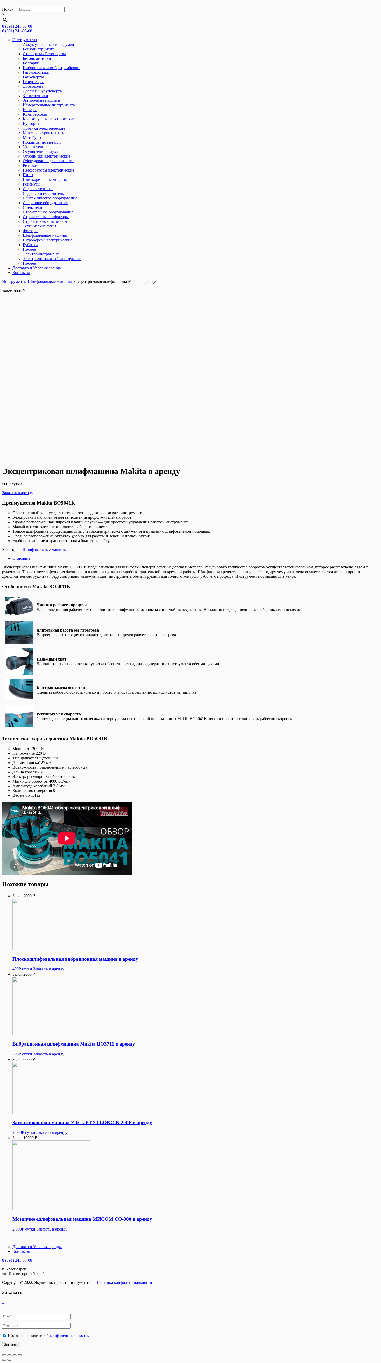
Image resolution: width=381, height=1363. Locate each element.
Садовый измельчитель (43, 193)
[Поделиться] (9, 1355)
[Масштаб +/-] (20, 1355)
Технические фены (39, 226)
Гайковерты (33, 77)
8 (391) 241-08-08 (17, 26)
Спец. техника (35, 207)
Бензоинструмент (38, 49)
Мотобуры (32, 137)
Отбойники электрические (46, 156)
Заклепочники (35, 95)
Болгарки (31, 63)
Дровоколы (33, 86)
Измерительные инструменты (49, 105)
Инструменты (24, 40)
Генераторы (33, 81)
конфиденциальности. (69, 1335)
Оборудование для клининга (48, 161)
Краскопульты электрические (49, 119)
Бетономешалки (37, 58)
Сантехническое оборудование (50, 198)
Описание (21, 558)
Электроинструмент (41, 254)
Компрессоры (35, 114)
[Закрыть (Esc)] (4, 1355)
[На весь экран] (14, 1355)
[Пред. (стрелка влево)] (4, 1360)
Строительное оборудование (48, 212)
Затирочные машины (41, 100)
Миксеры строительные (44, 133)
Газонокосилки (36, 72)
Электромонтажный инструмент (52, 258)
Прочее (29, 249)
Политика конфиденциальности (123, 1282)
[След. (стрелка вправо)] (9, 1360)
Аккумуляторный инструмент (49, 44)
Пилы (28, 175)
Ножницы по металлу (42, 142)
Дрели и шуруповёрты (43, 91)
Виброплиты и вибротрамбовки (51, 67)
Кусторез (31, 123)
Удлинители (33, 147)
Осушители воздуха (40, 151)
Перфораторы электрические (48, 170)
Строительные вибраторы (46, 216)
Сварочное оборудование (45, 203)
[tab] (195, 558)
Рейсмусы (31, 184)
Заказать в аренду (17, 493)
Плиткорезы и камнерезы (45, 179)
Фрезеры (30, 230)
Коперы (30, 109)
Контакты (21, 272)
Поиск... (9, 9)
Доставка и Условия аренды (37, 268)
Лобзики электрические (44, 128)
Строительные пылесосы (45, 221)
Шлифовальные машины (45, 235)
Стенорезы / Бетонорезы (44, 53)
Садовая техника (38, 189)
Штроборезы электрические (47, 240)
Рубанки (30, 244)
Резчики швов (35, 165)
